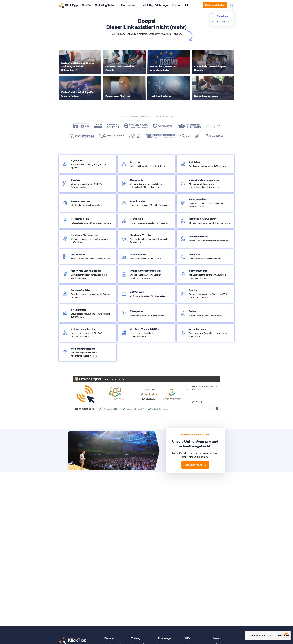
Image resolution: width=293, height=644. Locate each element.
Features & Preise (214, 5)
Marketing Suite (104, 5)
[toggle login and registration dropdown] (231, 5)
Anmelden (222, 16)
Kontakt (176, 5)
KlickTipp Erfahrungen (156, 5)
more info (210, 408)
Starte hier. (227, 22)
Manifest (87, 5)
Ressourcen (128, 5)
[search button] (187, 5)
